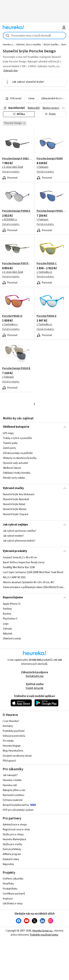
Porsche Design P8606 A (16, 211)
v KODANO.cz (9, 219)
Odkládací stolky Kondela (16, 473)
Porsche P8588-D (12, 316)
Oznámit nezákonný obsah (17, 756)
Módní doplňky (51, 44)
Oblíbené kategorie (16, 427)
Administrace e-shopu (15, 824)
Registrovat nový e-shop (16, 829)
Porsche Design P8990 (50, 158)
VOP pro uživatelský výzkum (18, 810)
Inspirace (8, 898)
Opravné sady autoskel (15, 463)
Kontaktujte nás (35, 676)
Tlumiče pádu (10, 443)
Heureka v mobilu (12, 780)
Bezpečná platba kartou (16, 805)
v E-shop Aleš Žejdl (12, 167)
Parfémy (7, 609)
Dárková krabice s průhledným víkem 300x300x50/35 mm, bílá (34, 587)
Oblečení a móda (12, 638)
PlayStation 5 (10, 619)
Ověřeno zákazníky (13, 879)
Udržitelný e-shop (12, 903)
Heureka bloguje (12, 746)
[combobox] (34, 35)
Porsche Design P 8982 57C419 (17, 158)
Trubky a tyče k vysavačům (17, 438)
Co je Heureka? (11, 721)
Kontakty (8, 726)
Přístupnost (9, 761)
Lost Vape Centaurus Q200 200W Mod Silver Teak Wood (33, 572)
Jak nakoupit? (10, 775)
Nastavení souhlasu (13, 795)
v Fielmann (42, 167)
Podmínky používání (13, 731)
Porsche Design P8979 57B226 (17, 263)
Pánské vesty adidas (14, 478)
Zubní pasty (9, 448)
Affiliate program (12, 854)
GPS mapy (8, 433)
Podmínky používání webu (44, 935)
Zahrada (7, 628)
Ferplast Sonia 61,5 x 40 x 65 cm (20, 557)
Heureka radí (10, 785)
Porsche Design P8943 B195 (52, 211)
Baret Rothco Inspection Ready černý (23, 562)
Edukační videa (11, 859)
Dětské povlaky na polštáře (18, 453)
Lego (5, 623)
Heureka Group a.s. (42, 931)
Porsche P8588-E (46, 316)
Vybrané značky (13, 488)
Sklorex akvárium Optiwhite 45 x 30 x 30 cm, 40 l (28, 582)
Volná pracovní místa (14, 736)
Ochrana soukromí (12, 800)
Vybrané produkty (15, 551)
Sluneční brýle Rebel (14, 504)
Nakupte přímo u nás (14, 790)
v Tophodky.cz (44, 272)
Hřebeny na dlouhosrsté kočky (19, 458)
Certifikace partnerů (14, 894)
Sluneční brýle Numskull (16, 499)
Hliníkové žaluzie (12, 468)
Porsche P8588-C (47, 263)
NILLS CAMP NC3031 (14, 577)
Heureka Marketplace (14, 839)
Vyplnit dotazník (34, 688)
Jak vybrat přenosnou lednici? (19, 541)
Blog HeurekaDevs (13, 751)
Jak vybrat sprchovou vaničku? (19, 531)
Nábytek (7, 633)
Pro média (8, 741)
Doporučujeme (13, 597)
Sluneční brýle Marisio (15, 509)
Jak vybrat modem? (13, 536)
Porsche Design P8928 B (16, 368)
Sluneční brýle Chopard (15, 514)
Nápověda (8, 864)
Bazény (7, 614)
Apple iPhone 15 (12, 604)
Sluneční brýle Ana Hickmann (18, 494)
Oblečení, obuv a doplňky (28, 44)
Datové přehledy (12, 849)
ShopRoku (8, 884)
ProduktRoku (10, 889)
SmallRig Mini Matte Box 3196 (19, 567)
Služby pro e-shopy (13, 834)
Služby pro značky (12, 844)
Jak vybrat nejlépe (15, 525)
